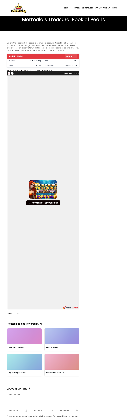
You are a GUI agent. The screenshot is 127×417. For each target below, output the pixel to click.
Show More (70, 56)
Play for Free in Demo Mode (44, 202)
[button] (43, 189)
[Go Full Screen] (12, 73)
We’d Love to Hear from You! (106, 8)
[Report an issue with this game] (9, 73)
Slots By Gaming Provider (83, 8)
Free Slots (67, 8)
